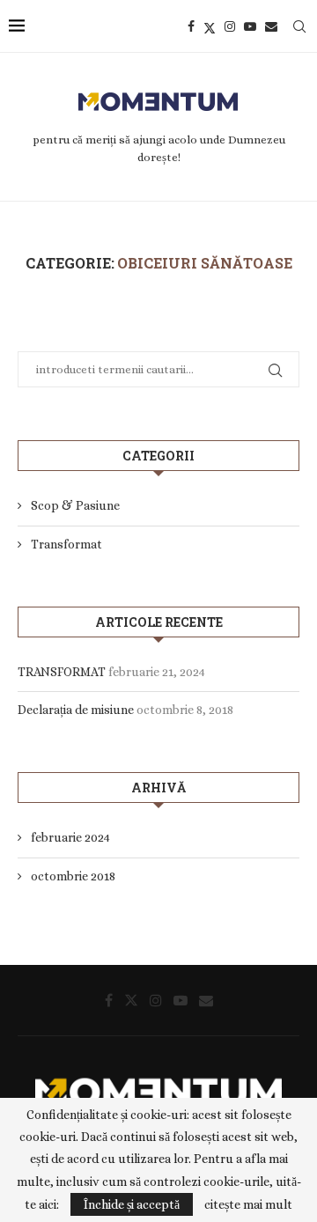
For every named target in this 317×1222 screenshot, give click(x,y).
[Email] (271, 26)
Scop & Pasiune (75, 505)
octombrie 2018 (73, 876)
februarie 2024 (70, 837)
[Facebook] (191, 26)
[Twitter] (209, 26)
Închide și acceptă (132, 1204)
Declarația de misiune (76, 710)
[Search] (299, 26)
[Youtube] (250, 26)
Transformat (66, 544)
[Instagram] (230, 26)
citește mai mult (248, 1204)
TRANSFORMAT (62, 672)
